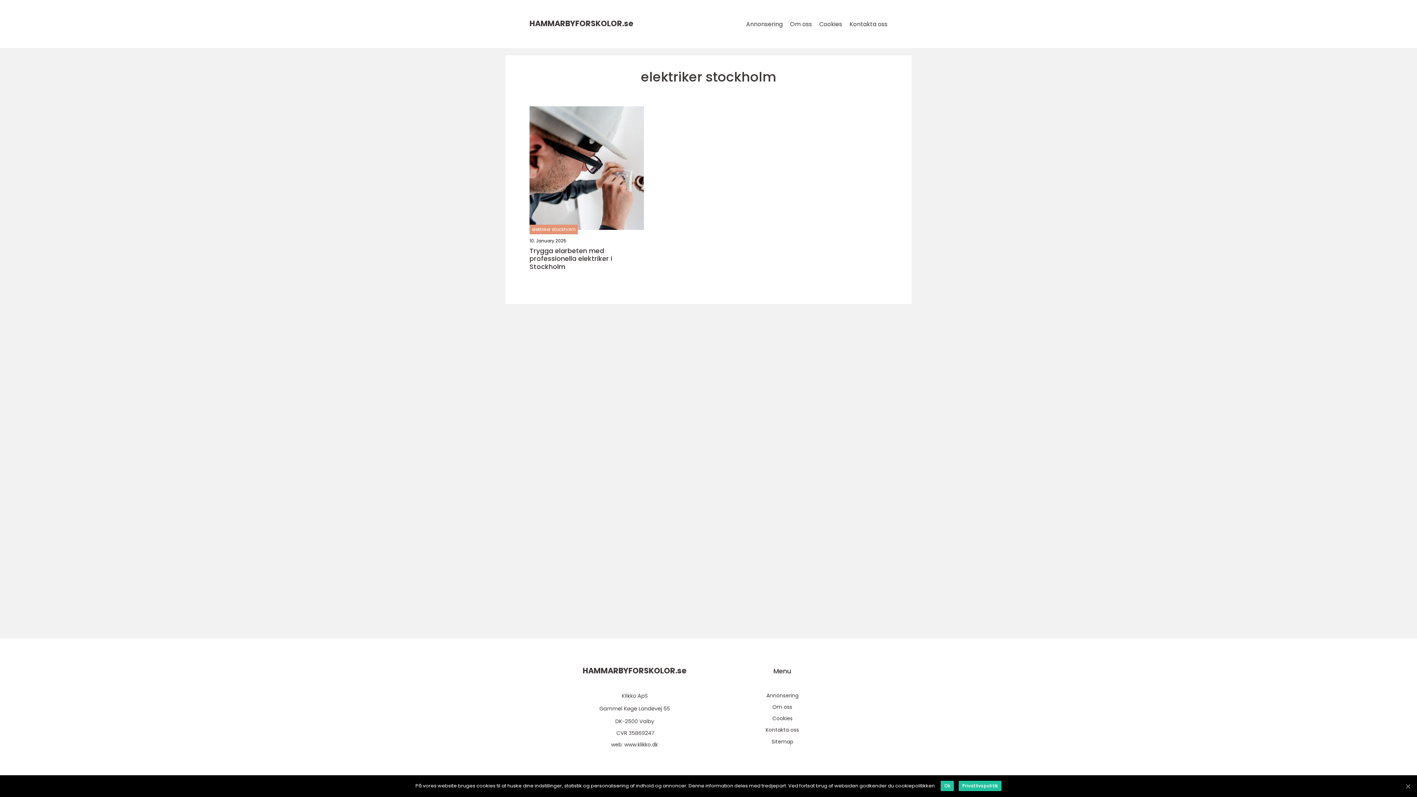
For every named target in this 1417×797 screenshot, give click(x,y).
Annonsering (764, 24)
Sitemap (782, 741)
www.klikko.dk (641, 744)
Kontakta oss (868, 24)
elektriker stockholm (554, 229)
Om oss (801, 24)
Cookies (830, 24)
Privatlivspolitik (980, 786)
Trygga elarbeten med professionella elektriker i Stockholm (571, 259)
